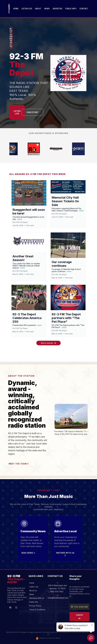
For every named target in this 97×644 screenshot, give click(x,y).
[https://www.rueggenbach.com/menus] (85, 149)
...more (19, 219)
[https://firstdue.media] (48, 638)
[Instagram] (16, 607)
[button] (28, 204)
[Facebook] (10, 607)
